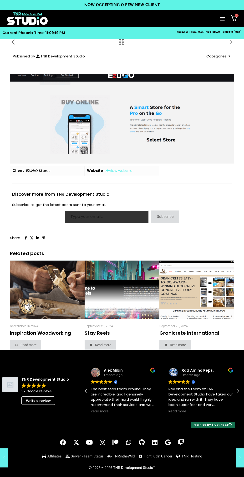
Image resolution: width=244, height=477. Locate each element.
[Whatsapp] (129, 442)
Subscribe (165, 216)
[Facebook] (63, 442)
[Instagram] (102, 442)
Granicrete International (189, 333)
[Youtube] (89, 442)
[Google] (168, 442)
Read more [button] (100, 411)
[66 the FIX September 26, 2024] (240, 457)
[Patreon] (116, 442)
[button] (222, 19)
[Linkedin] (155, 442)
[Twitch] (181, 442)
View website (120, 170)
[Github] (142, 442)
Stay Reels (97, 333)
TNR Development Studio (63, 56)
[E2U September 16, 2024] (4, 457)
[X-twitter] (76, 442)
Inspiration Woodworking (40, 333)
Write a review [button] (38, 400)
